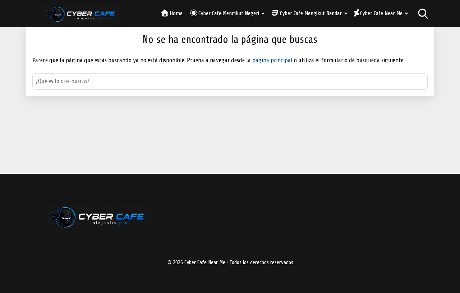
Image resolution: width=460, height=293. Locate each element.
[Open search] (423, 14)
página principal (273, 60)
